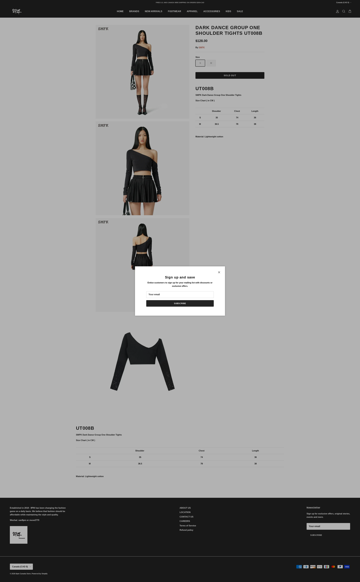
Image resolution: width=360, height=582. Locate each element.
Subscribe (180, 303)
